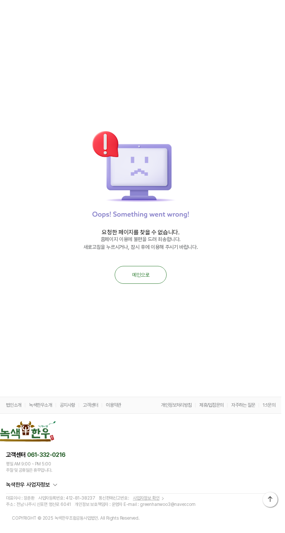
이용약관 (113, 405)
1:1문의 (269, 405)
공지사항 (67, 405)
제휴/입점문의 (211, 405)
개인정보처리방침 (176, 405)
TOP (270, 499)
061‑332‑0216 (46, 454)
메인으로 (140, 275)
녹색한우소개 (40, 405)
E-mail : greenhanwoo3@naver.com (160, 504)
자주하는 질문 (243, 405)
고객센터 (90, 405)
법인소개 (13, 405)
